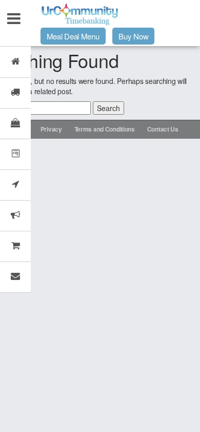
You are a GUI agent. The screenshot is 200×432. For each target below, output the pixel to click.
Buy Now (133, 36)
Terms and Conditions (104, 129)
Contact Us (162, 129)
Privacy (51, 129)
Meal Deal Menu (73, 36)
